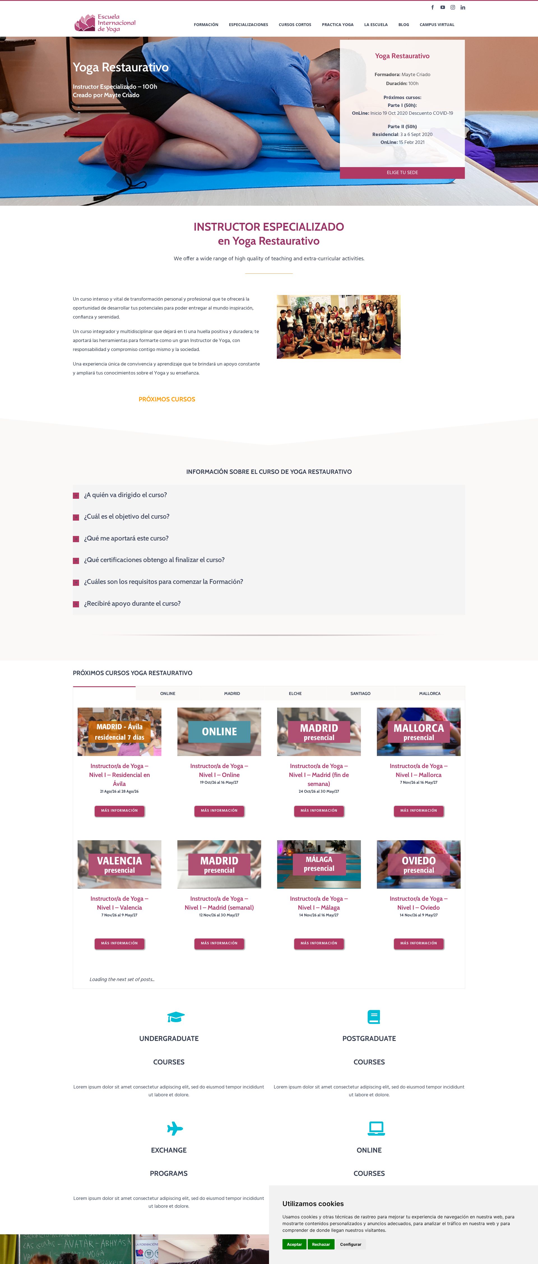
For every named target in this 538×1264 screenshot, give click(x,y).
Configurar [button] (350, 1244)
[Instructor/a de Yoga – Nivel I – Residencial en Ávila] (119, 732)
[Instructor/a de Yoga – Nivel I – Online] (219, 732)
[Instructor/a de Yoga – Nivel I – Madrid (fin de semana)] (319, 732)
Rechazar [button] (321, 1244)
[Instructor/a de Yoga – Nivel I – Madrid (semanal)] (219, 864)
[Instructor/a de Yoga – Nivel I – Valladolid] (319, 997)
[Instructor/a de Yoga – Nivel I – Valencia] (119, 864)
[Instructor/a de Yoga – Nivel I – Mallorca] (419, 732)
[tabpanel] (269, 911)
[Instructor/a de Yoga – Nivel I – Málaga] (319, 864)
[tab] (104, 693)
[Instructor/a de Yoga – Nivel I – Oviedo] (419, 864)
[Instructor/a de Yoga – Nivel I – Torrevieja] (119, 997)
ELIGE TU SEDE (402, 173)
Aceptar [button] (294, 1244)
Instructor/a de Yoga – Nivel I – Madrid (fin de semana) (319, 775)
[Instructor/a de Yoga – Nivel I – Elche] (219, 997)
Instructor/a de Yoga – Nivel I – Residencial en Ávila (119, 775)
